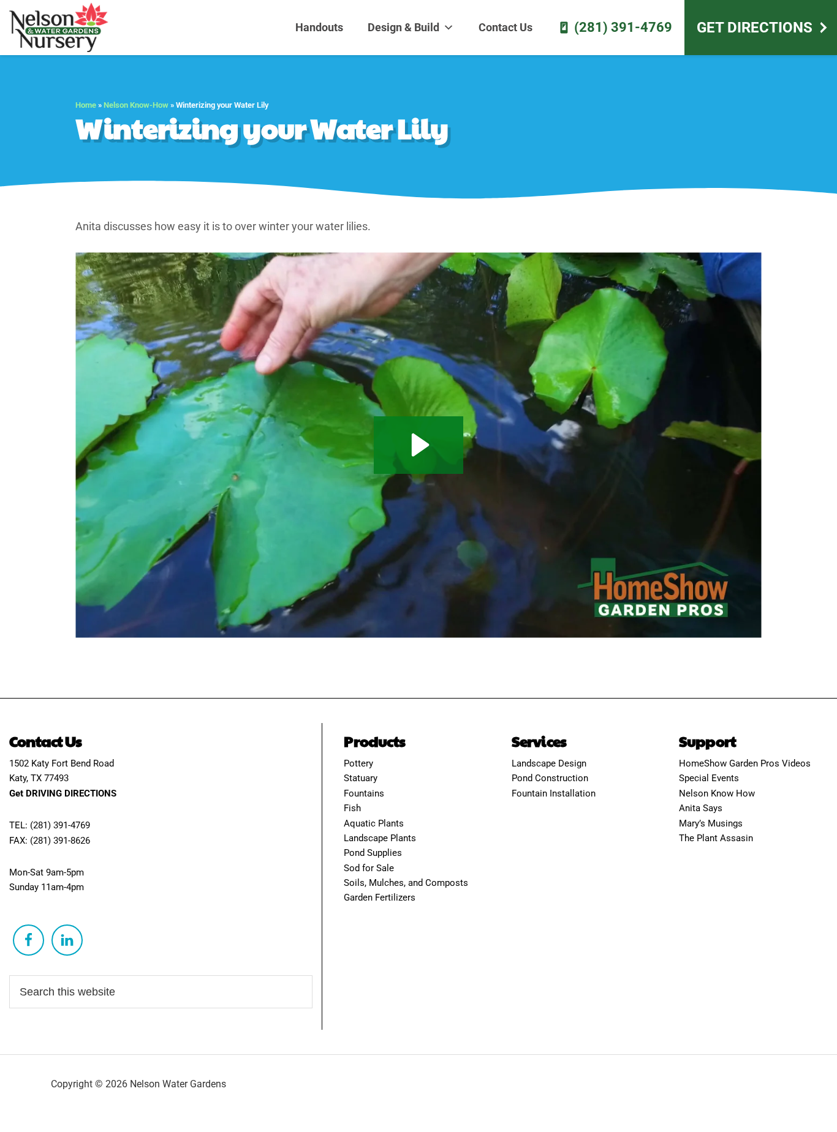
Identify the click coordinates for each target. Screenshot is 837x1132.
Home (85, 105)
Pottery (358, 763)
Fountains (364, 793)
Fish (352, 808)
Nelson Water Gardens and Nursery (64, 27)
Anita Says (700, 808)
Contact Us (505, 27)
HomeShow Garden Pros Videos (745, 763)
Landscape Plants (380, 838)
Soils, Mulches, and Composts (406, 882)
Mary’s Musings (711, 823)
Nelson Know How (717, 793)
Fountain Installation (554, 793)
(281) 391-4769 (623, 27)
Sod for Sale (369, 868)
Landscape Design (549, 763)
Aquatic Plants (374, 823)
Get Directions (754, 27)
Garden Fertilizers (379, 897)
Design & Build (403, 27)
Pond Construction (550, 778)
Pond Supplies (373, 852)
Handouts (319, 27)
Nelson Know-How (136, 105)
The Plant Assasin (716, 838)
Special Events (709, 778)
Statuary (360, 778)
